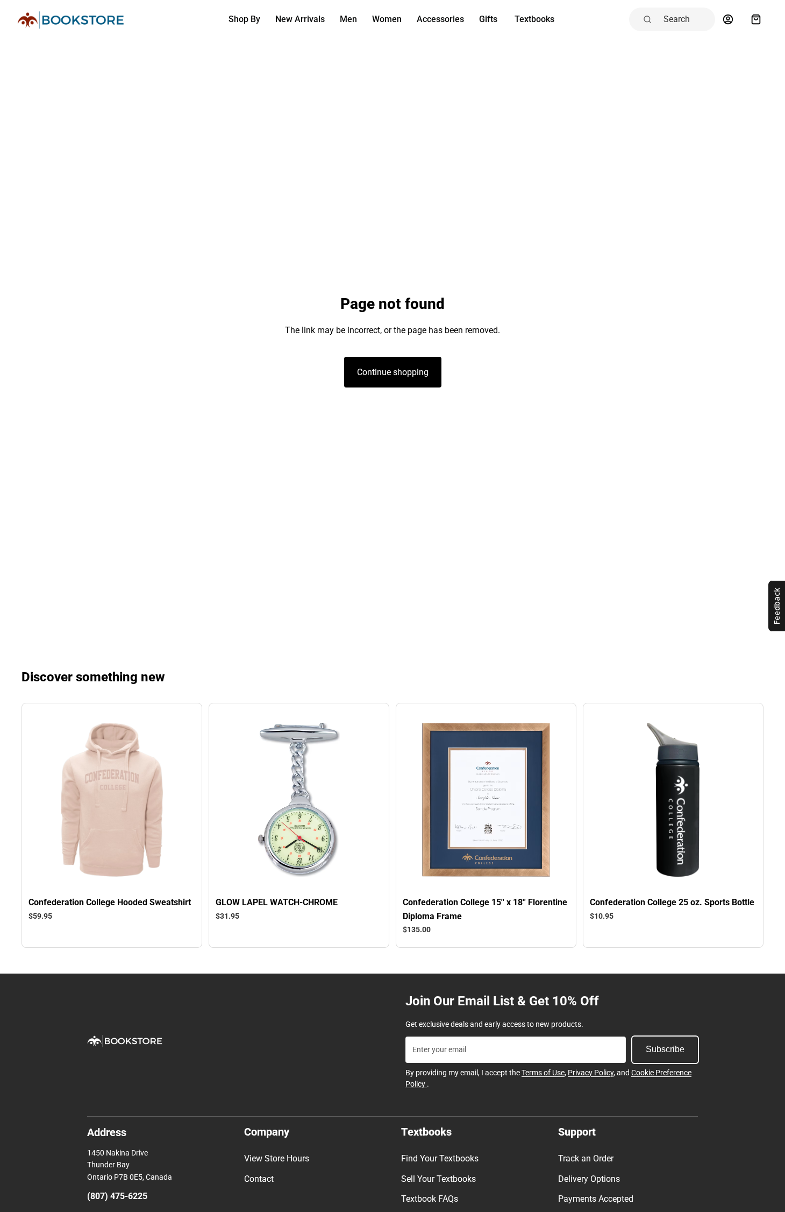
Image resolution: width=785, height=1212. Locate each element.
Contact (259, 1179)
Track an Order (585, 1158)
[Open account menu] (728, 19)
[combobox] (686, 19)
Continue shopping (393, 372)
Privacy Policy (590, 1072)
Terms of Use (543, 1072)
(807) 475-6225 (117, 1196)
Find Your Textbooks (440, 1158)
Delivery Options (589, 1179)
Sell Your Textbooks (438, 1179)
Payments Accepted (595, 1199)
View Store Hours (276, 1158)
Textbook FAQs (429, 1199)
